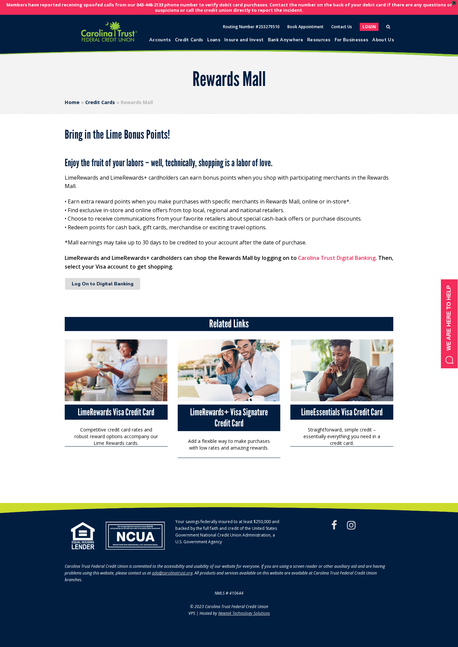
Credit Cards (100, 102)
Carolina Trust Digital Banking (337, 258)
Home (72, 102)
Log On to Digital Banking (102, 284)
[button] (449, 323)
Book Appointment (305, 27)
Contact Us (341, 27)
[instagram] (351, 525)
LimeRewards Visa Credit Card (116, 412)
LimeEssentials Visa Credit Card (342, 412)
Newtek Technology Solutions (244, 613)
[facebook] (334, 525)
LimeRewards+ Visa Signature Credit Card (229, 417)
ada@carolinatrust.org (172, 573)
